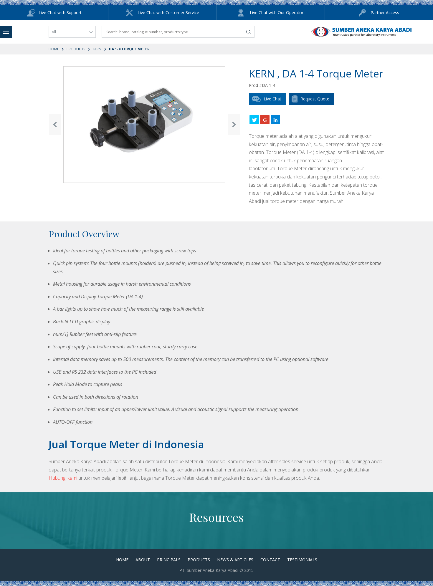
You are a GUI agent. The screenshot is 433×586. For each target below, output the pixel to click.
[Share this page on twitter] (254, 119)
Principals (169, 559)
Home (54, 49)
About (142, 559)
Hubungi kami (63, 478)
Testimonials (302, 559)
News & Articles (235, 559)
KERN (97, 49)
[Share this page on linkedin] (275, 119)
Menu (6, 32)
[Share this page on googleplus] (265, 119)
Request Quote (314, 99)
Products (76, 49)
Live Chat (272, 99)
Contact (270, 559)
